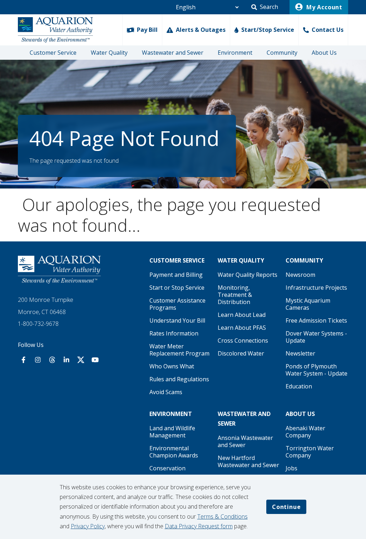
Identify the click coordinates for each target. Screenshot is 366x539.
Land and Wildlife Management (172, 432)
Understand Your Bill (177, 320)
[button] (265, 7)
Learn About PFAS (242, 327)
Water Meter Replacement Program (179, 350)
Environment (235, 53)
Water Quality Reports (247, 274)
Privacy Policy (88, 526)
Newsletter (300, 353)
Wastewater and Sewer (172, 53)
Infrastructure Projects (316, 287)
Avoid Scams (165, 392)
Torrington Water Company (310, 452)
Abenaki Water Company (305, 432)
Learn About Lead (242, 314)
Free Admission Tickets (316, 320)
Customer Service (53, 53)
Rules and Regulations (179, 379)
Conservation (167, 468)
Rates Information (173, 333)
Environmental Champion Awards (173, 452)
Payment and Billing (176, 274)
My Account (323, 7)
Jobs (291, 468)
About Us (324, 53)
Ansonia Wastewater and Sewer (245, 441)
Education (299, 386)
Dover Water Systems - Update (316, 337)
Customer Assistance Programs (177, 304)
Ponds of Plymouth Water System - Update (316, 370)
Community (282, 53)
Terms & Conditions (222, 516)
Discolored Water (241, 353)
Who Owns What (171, 366)
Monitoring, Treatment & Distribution (235, 294)
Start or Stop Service (176, 287)
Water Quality (109, 53)
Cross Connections (243, 340)
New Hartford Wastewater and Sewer (248, 461)
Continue (286, 507)
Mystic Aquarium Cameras (308, 304)
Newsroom (300, 274)
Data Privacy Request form (199, 526)
